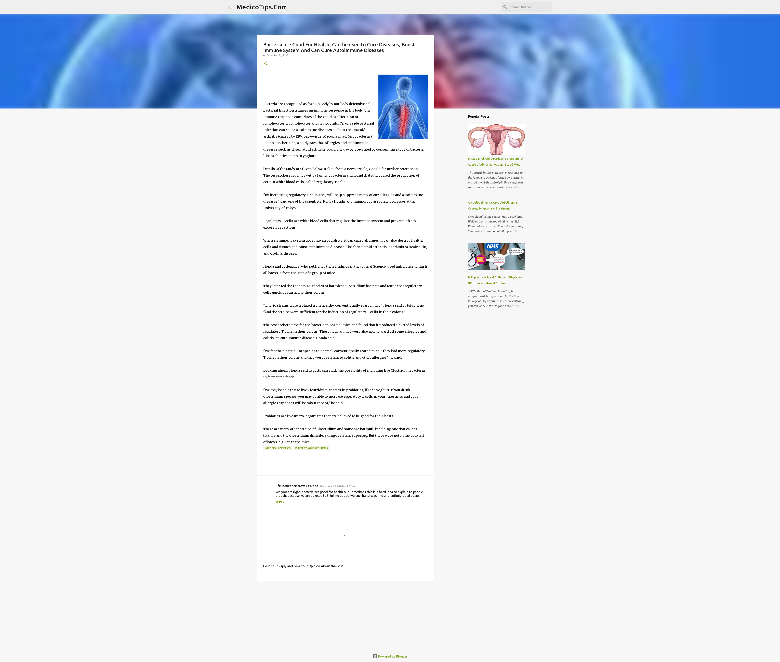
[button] (265, 63)
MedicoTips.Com (261, 7)
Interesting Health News (311, 448)
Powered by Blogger (392, 656)
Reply (279, 502)
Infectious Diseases (278, 448)
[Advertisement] (345, 615)
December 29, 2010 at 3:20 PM (337, 486)
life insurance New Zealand (296, 486)
